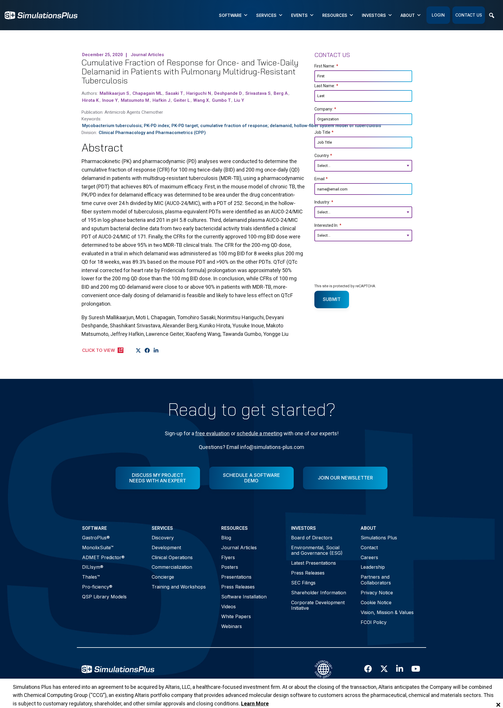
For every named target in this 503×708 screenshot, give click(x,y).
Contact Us (468, 15)
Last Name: (326, 85)
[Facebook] (147, 351)
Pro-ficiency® (97, 587)
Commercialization (172, 567)
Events (299, 15)
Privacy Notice (377, 592)
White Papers (236, 616)
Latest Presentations (313, 563)
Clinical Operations (172, 557)
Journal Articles (239, 547)
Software (230, 15)
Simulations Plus (379, 538)
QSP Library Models (104, 597)
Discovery (163, 538)
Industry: (323, 202)
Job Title (324, 132)
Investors (374, 15)
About (408, 15)
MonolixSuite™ (98, 547)
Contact (369, 547)
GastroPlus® (96, 538)
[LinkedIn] (156, 351)
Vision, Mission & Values (387, 612)
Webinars (231, 626)
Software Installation (244, 597)
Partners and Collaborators (376, 579)
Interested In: (327, 225)
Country (323, 155)
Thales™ (91, 577)
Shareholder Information (318, 592)
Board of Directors (311, 538)
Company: (325, 109)
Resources (334, 15)
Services (266, 15)
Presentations (236, 577)
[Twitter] (138, 351)
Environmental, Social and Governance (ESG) (317, 550)
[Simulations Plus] (41, 15)
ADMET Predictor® (103, 557)
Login (438, 15)
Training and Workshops (179, 587)
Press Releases (238, 587)
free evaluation (212, 433)
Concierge (163, 577)
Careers (369, 557)
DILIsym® (92, 567)
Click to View (98, 350)
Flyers (228, 557)
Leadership (373, 567)
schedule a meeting (259, 433)
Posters (229, 567)
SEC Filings (303, 583)
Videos (228, 606)
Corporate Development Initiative (318, 605)
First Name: (326, 66)
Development (166, 547)
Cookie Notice (376, 602)
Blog (226, 538)
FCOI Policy (374, 622)
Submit (332, 299)
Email (321, 178)
